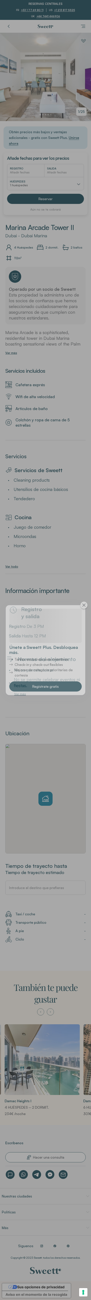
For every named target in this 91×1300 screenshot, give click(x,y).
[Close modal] (83, 605)
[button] (45, 686)
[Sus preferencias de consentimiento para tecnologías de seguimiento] (83, 1292)
